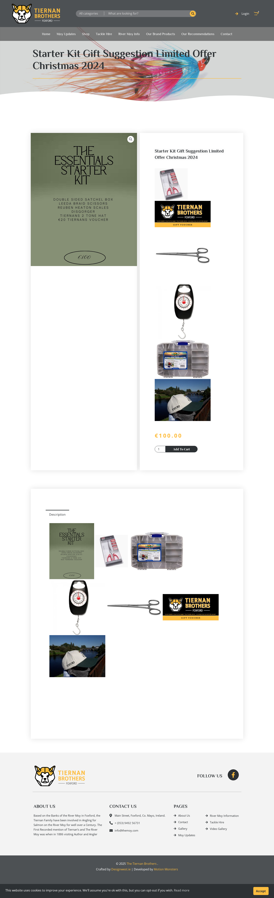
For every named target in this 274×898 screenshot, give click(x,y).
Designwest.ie (121, 869)
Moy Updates (66, 34)
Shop (85, 34)
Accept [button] (261, 891)
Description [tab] (57, 514)
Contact (226, 34)
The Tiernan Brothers (142, 864)
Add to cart (181, 449)
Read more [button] (181, 890)
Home (46, 34)
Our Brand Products (160, 34)
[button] (130, 139)
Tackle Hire (104, 34)
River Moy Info (129, 34)
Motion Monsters (166, 869)
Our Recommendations (197, 34)
